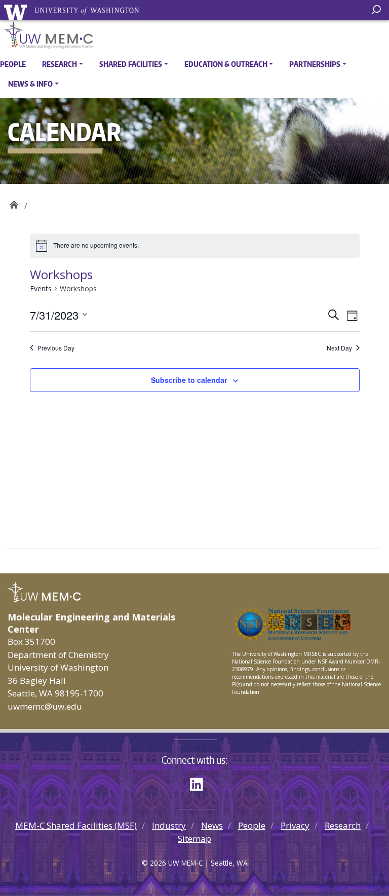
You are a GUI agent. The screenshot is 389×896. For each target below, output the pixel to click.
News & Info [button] (30, 84)
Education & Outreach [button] (225, 64)
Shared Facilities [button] (130, 64)
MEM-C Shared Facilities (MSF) (76, 825)
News (212, 825)
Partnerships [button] (314, 64)
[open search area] (377, 10)
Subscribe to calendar (189, 380)
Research (343, 825)
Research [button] (59, 64)
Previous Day (55, 348)
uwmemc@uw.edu (45, 706)
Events (41, 288)
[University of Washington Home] (75, 12)
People (13, 64)
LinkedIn (200, 782)
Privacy (295, 825)
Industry (169, 825)
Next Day (339, 348)
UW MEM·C (14, 202)
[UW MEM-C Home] (194, 35)
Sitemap (194, 838)
